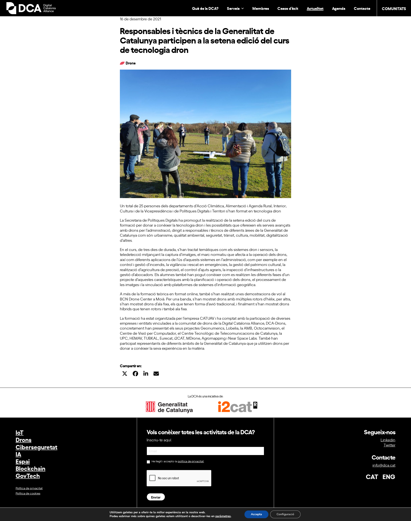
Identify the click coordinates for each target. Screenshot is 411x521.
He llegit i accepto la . (177, 461)
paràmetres (223, 516)
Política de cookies (28, 493)
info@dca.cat (383, 464)
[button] (125, 373)
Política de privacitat (29, 488)
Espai (23, 461)
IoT (20, 432)
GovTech (28, 475)
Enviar (156, 496)
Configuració (285, 514)
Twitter (389, 444)
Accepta (256, 514)
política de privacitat (191, 461)
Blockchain (30, 468)
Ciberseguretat (36, 446)
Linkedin (388, 439)
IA (18, 453)
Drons (23, 439)
